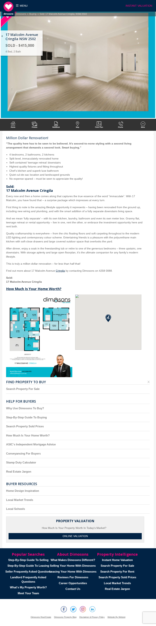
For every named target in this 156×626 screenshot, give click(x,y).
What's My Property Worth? (28, 587)
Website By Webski (116, 617)
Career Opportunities (73, 583)
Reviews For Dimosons (72, 577)
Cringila (60, 270)
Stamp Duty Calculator (21, 462)
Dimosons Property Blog (65, 617)
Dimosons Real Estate (41, 617)
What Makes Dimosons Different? (73, 560)
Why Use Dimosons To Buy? (25, 408)
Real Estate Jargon (18, 471)
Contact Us (72, 588)
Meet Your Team (28, 593)
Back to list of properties (2, 36)
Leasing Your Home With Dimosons (72, 571)
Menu (24, 5)
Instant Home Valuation (117, 560)
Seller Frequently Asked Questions (28, 571)
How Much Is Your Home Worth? (33, 288)
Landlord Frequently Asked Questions (28, 579)
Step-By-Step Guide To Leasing (28, 565)
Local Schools (15, 508)
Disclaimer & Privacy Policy (92, 617)
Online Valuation (75, 536)
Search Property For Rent (117, 571)
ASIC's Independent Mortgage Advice (31, 444)
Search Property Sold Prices (25, 426)
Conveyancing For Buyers (23, 453)
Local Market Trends (19, 499)
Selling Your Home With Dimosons (73, 565)
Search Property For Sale (23, 388)
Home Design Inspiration (22, 490)
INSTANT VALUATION (139, 5)
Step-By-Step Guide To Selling (28, 560)
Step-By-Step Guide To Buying (26, 417)
